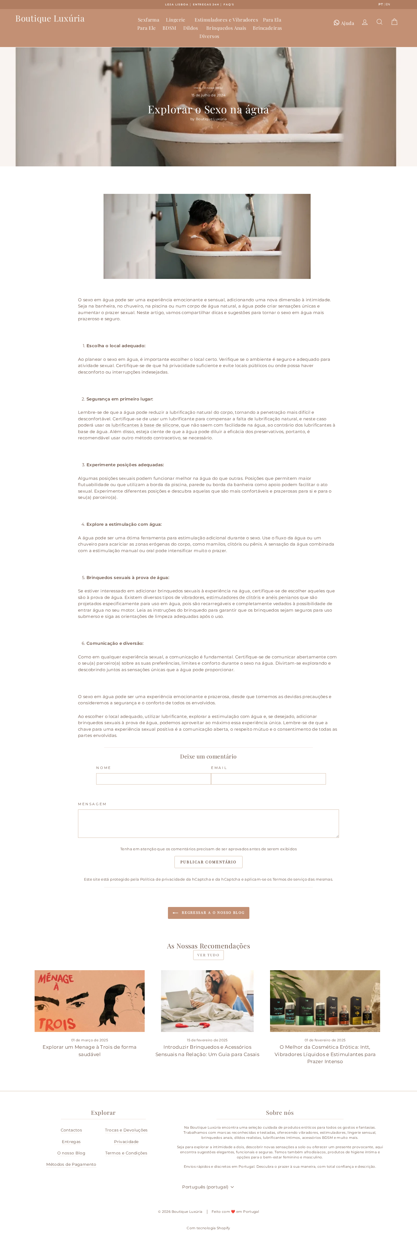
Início (197, 87)
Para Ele (146, 28)
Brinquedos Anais (226, 28)
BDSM (169, 28)
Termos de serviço (290, 879)
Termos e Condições (126, 1153)
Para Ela (272, 19)
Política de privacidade (162, 879)
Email (219, 768)
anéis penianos (282, 597)
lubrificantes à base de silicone (145, 425)
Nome (103, 768)
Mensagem (92, 804)
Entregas (71, 1141)
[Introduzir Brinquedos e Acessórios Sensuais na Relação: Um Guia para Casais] (207, 1001)
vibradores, (193, 597)
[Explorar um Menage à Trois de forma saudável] (89, 1001)
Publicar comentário (208, 861)
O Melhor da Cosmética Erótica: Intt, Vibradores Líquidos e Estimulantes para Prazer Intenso (325, 1054)
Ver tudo (208, 955)
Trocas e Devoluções (126, 1130)
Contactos (71, 1130)
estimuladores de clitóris (233, 597)
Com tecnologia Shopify (208, 1228)
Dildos (190, 28)
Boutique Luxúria (50, 18)
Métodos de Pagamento (71, 1164)
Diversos (209, 36)
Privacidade (126, 1141)
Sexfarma (148, 19)
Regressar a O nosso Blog (212, 912)
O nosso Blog (213, 87)
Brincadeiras (267, 28)
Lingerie (175, 19)
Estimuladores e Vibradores (226, 19)
